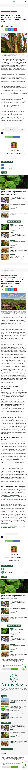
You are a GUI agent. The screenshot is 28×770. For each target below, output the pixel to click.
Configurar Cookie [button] (6, 767)
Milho (16, 127)
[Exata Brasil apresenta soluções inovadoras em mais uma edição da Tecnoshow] (5, 716)
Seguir (25, 168)
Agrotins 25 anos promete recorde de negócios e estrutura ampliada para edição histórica (18, 700)
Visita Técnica (22, 129)
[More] (22, 137)
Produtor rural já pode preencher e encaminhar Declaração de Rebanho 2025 (18, 198)
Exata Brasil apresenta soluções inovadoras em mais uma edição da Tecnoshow (17, 715)
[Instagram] (4, 693)
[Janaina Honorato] (2, 26)
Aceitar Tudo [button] (14, 767)
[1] (24, 767)
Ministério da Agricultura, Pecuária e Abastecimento (12, 132)
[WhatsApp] (6, 29)
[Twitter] (12, 29)
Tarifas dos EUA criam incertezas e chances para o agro (17, 257)
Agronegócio (9, 4)
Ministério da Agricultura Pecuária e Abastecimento (10, 129)
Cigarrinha (11, 127)
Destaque (3, 11)
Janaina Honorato (9, 26)
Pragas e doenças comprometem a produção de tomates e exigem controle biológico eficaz (17, 206)
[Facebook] (9, 29)
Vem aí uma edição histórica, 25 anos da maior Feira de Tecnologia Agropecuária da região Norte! (18, 707)
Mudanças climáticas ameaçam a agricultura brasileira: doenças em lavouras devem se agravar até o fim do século (13, 193)
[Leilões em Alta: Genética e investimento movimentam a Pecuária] (5, 214)
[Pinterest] (15, 29)
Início (2, 4)
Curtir (25, 164)
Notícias (5, 4)
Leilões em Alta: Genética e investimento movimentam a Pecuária (18, 212)
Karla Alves (3, 195)
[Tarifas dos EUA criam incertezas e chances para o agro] (5, 257)
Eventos (11, 710)
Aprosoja (6, 127)
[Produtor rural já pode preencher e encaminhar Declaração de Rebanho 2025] (5, 200)
